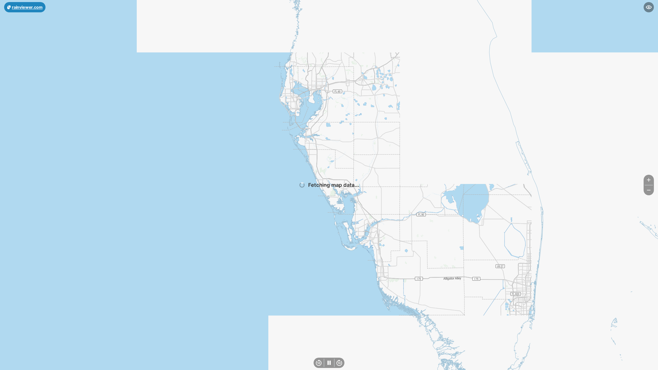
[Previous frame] (319, 363)
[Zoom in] (649, 180)
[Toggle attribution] (652, 364)
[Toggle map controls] (649, 7)
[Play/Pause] (329, 363)
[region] (329, 185)
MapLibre (641, 364)
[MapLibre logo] (13, 365)
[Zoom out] (649, 190)
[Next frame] (339, 363)
